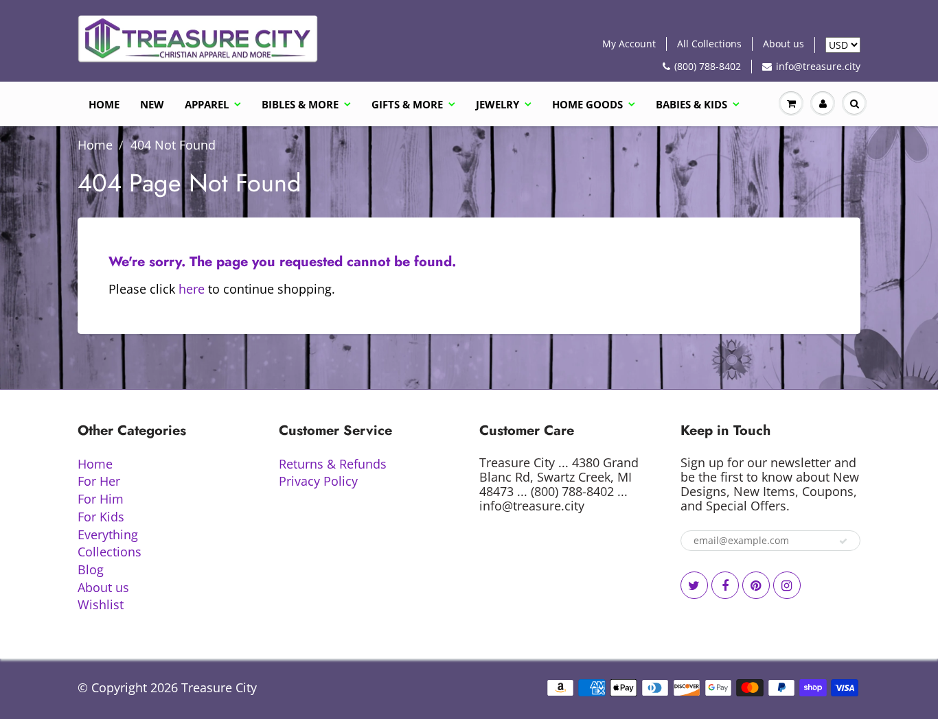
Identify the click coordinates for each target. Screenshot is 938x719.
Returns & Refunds (333, 464)
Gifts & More (407, 104)
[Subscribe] (843, 541)
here (192, 289)
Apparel (207, 104)
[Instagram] (787, 585)
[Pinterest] (756, 585)
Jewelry (497, 104)
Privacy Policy (318, 481)
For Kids (101, 516)
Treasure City (219, 687)
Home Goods (587, 104)
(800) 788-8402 (707, 66)
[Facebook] (725, 585)
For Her (99, 481)
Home (104, 104)
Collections (109, 551)
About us (783, 43)
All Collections (709, 43)
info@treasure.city (818, 66)
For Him (101, 499)
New (152, 104)
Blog (91, 569)
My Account (629, 43)
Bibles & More (300, 104)
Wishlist (101, 604)
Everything (108, 534)
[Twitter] (694, 585)
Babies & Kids (691, 104)
